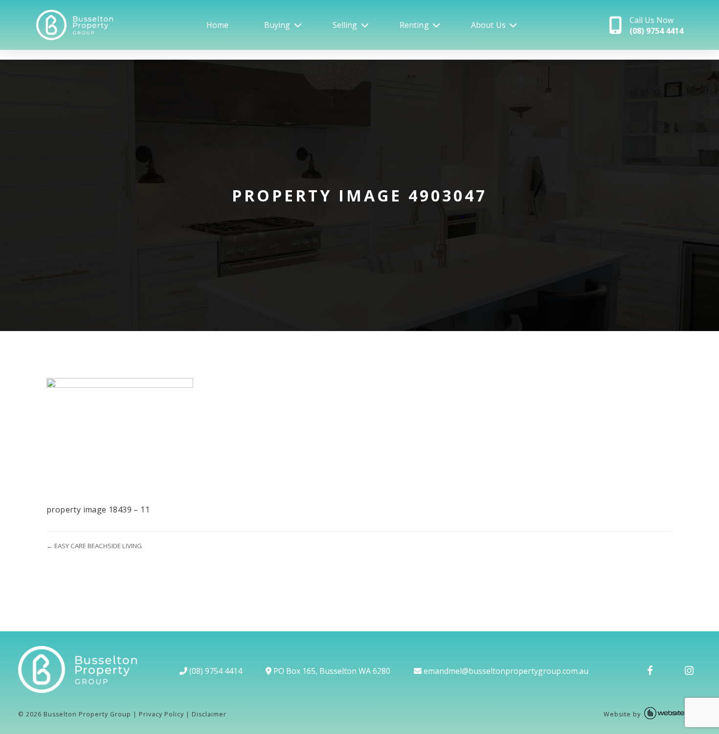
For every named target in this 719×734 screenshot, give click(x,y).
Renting (414, 25)
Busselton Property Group (87, 714)
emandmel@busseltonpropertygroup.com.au (505, 671)
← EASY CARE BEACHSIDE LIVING (94, 545)
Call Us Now (656, 25)
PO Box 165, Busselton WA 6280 (330, 671)
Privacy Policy (161, 714)
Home (217, 25)
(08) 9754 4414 (214, 671)
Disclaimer (209, 714)
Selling (345, 25)
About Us (488, 25)
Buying (277, 25)
